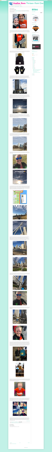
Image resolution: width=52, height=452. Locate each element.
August (33, 63)
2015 (33, 74)
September (34, 62)
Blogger (27, 447)
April (33, 66)
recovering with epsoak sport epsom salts (36, 72)
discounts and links (17, 6)
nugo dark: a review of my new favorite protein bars (37, 69)
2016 (33, 73)
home (9, 6)
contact (21, 6)
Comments (34, 55)
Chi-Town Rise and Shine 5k (18, 10)
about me (12, 6)
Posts (33, 54)
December (34, 60)
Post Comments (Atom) (14, 443)
